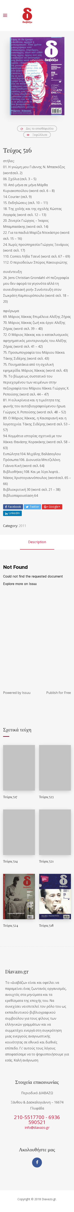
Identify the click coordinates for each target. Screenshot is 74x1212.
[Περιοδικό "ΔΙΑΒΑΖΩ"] (27, 15)
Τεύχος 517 (10, 797)
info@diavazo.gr (37, 1127)
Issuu (26, 692)
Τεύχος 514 (10, 861)
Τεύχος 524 (10, 925)
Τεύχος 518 (46, 925)
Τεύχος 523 (46, 797)
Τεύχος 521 (46, 861)
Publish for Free (58, 692)
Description (37, 542)
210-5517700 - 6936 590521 (37, 1119)
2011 (22, 525)
